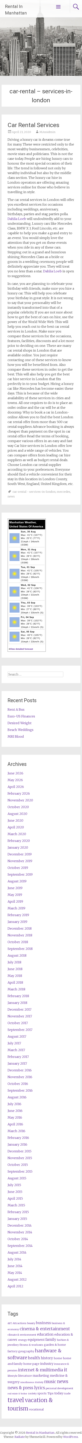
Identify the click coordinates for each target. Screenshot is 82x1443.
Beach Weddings (20, 730)
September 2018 (20, 949)
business (43, 1323)
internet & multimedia (40, 1370)
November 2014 (20, 1232)
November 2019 (20, 861)
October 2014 (18, 1239)
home (58, 1358)
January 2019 (17, 922)
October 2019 (18, 868)
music (50, 1381)
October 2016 (18, 1084)
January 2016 (17, 1144)
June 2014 (15, 1266)
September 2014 (20, 1246)
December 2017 (19, 1009)
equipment (36, 1340)
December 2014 (20, 1225)
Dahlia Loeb (17, 219)
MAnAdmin (47, 132)
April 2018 (15, 982)
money (39, 1382)
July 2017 (14, 1043)
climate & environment (22, 1334)
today (58, 1393)
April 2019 (15, 901)
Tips (50, 1393)
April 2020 (16, 827)
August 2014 (17, 1252)
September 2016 (20, 1090)
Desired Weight (19, 723)
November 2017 (20, 1016)
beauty (31, 1323)
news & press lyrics (26, 1387)
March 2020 (17, 834)
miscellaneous (27, 1382)
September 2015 (20, 1171)
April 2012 (15, 1286)
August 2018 (17, 955)
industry (46, 1364)
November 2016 (20, 1077)
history (47, 1358)
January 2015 (17, 1219)
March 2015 (16, 1205)
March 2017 (16, 1050)
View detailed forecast (21, 649)
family (50, 1339)
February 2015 (18, 1212)
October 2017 (18, 1023)
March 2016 (16, 1131)
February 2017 (18, 1057)
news (11, 496)
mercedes (63, 492)
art (10, 1323)
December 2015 (19, 1151)
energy (22, 1340)
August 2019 (17, 881)
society (32, 1393)
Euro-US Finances (21, 716)
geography (26, 1351)
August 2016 (17, 1097)
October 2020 (18, 807)
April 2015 (15, 1198)
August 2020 (17, 814)
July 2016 (14, 1104)
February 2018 (18, 996)
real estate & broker (17, 1393)
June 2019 (15, 888)
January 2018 (17, 1003)
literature (25, 1375)
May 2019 (15, 895)
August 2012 (17, 1279)
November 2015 (20, 1158)
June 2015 (15, 1192)
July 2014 (14, 1259)
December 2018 (20, 928)
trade (67, 1393)
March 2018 (16, 989)
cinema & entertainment (45, 1328)
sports (42, 1393)
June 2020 (15, 820)
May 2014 (15, 1273)
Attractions (19, 1323)
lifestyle (12, 1375)
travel (16, 1400)
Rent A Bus (16, 709)
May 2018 (15, 976)
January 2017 (17, 1063)
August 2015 (17, 1178)
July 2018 (14, 962)
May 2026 (15, 780)
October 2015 (18, 1165)
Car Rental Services (33, 124)
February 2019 (18, 915)
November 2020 (20, 800)
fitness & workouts (31, 1345)
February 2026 (19, 793)
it (65, 1370)
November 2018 (20, 935)
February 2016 (18, 1138)
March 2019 (16, 908)
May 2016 (15, 1117)
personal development (59, 1388)
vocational (36, 1409)
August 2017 (17, 1036)
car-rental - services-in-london (34, 492)
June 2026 (15, 773)
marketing (41, 1375)
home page (31, 1364)
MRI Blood (16, 736)
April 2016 (15, 1124)
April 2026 (16, 787)
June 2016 (15, 1111)
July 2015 (14, 1185)
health (34, 1357)
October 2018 (18, 942)
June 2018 (15, 969)
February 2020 (19, 841)
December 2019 (20, 854)
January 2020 (18, 847)
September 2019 (20, 874)
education (45, 1334)
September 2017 (20, 1030)
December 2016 (20, 1070)
